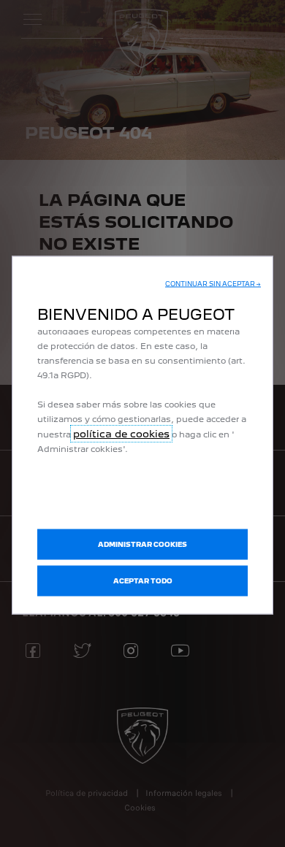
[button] (213, 284)
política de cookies (121, 434)
